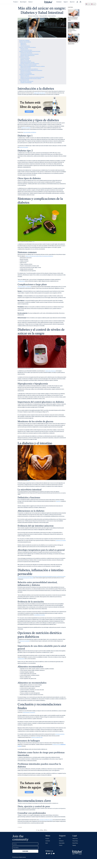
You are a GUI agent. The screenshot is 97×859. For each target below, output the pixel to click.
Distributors (61, 840)
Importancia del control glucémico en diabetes (29, 54)
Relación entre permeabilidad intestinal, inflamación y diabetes (32, 66)
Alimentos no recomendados (26, 73)
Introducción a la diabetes (24, 40)
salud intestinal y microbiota (29, 712)
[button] (80, 2)
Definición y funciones (24, 59)
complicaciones (21, 281)
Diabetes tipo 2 (23, 44)
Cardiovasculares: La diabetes (24, 286)
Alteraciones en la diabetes (25, 60)
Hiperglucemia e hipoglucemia (26, 52)
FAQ (60, 838)
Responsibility (61, 843)
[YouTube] (54, 853)
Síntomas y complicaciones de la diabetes (27, 47)
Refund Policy (75, 843)
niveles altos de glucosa (50, 370)
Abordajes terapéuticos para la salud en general (29, 63)
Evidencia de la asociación (25, 67)
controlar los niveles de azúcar (45, 819)
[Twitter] (49, 853)
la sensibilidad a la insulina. (39, 614)
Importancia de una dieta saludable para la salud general (31, 70)
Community (47, 840)
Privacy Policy (75, 840)
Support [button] (65, 1)
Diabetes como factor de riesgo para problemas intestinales (32, 77)
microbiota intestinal (59, 734)
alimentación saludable (24, 641)
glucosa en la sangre (25, 127)
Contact (60, 845)
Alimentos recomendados (25, 71)
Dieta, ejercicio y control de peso (26, 81)
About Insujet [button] (23, 1)
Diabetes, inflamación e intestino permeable (27, 64)
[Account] (77, 2)
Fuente (33, 241)
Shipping (74, 845)
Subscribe (25, 851)
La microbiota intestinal (25, 58)
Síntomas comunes (24, 48)
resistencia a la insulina (61, 540)
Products (47, 838)
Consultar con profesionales (26, 82)
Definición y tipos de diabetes (25, 41)
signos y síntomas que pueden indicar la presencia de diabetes (39, 256)
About (46, 843)
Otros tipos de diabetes (25, 46)
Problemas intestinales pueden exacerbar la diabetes (30, 78)
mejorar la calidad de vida (36, 737)
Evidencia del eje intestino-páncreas (27, 62)
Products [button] (15, 1)
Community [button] (58, 1)
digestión (58, 501)
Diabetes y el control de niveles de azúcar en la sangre (29, 51)
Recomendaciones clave (24, 79)
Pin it (46, 830)
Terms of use (75, 838)
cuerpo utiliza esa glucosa (39, 92)
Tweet (39, 830)
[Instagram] (51, 853)
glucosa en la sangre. (23, 147)
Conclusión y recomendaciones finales (26, 74)
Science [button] (30, 1)
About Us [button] (72, 1)
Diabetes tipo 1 (23, 43)
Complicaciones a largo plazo (26, 50)
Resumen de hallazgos (24, 75)
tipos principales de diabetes (29, 132)
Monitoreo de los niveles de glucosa (27, 55)
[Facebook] (46, 853)
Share (43, 830)
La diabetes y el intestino (24, 56)
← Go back (20, 827)
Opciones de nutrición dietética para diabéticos (28, 69)
